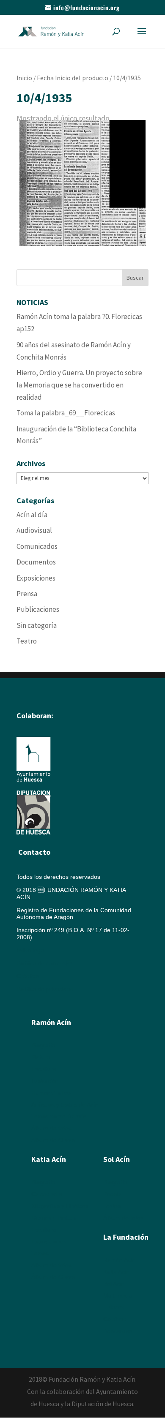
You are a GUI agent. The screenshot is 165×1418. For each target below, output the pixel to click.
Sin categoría (36, 625)
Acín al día (31, 514)
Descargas (117, 1331)
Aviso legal (30, 950)
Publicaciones (37, 609)
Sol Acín (114, 1283)
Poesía (112, 1194)
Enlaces (113, 1307)
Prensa (26, 593)
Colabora (115, 1319)
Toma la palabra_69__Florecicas (65, 412)
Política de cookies (44, 963)
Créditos (27, 976)
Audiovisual (34, 530)
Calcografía (46, 1194)
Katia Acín (48, 1159)
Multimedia (117, 1295)
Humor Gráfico (51, 1092)
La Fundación (125, 1237)
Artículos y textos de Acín (65, 1104)
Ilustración (45, 1080)
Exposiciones (35, 578)
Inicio (24, 78)
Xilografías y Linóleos (59, 1206)
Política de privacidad (45, 989)
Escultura (43, 1069)
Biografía (43, 1045)
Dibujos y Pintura (54, 1217)
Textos (40, 1253)
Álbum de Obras (53, 1140)
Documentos (36, 562)
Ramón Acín (119, 1260)
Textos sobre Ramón (59, 1116)
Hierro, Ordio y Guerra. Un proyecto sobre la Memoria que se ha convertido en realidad (79, 385)
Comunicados (37, 546)
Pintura (40, 1057)
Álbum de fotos (51, 1128)
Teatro (26, 641)
